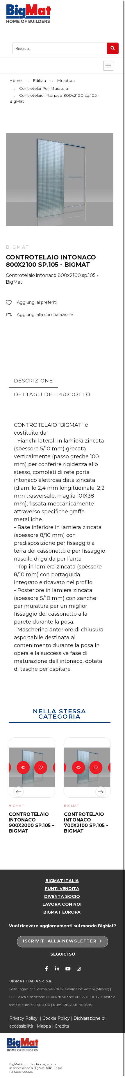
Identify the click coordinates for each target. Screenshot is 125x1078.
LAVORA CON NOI (61, 904)
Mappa (44, 1026)
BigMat (17, 247)
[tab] (33, 381)
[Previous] (18, 791)
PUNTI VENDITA (62, 888)
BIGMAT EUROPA (62, 912)
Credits (62, 1026)
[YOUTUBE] (68, 968)
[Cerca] (113, 48)
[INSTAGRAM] (78, 968)
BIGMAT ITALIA (62, 880)
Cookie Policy (56, 1018)
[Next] (100, 791)
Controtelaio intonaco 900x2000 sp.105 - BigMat (31, 823)
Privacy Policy (23, 1018)
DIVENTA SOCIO (62, 896)
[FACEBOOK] (46, 968)
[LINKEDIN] (57, 968)
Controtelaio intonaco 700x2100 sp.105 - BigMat (86, 823)
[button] (31, 302)
